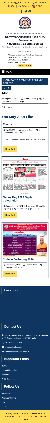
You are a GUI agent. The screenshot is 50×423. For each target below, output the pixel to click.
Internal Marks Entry (10, 370)
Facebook (6, 393)
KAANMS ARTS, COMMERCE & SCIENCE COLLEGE (23, 81)
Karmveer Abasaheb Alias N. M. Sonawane (25, 40)
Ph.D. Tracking (8, 379)
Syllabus (5, 374)
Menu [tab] (9, 71)
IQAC (4, 402)
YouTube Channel (9, 398)
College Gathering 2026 (18, 259)
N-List (4, 407)
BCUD (4, 366)
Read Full (11, 150)
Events (7, 124)
